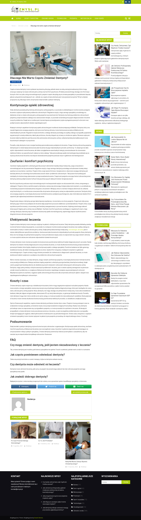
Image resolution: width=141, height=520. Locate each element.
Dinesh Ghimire (38, 518)
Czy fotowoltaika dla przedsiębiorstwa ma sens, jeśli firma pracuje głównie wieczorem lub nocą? (120, 204)
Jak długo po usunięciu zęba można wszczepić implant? (119, 110)
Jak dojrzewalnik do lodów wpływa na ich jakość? (119, 139)
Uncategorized (78, 507)
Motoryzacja (86, 18)
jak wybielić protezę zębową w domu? (82, 392)
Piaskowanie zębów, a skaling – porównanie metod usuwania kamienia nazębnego (21, 392)
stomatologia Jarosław (75, 229)
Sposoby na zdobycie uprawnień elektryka (119, 274)
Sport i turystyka (31, 18)
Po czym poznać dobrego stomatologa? (19, 442)
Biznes (18, 18)
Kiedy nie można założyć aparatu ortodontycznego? (76, 463)
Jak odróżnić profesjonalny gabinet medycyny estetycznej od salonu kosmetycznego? (121, 69)
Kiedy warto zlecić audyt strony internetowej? (120, 158)
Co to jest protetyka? (45, 441)
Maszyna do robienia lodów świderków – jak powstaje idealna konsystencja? (120, 234)
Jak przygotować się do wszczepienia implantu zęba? (120, 90)
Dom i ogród (99, 18)
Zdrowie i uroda (48, 18)
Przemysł (73, 18)
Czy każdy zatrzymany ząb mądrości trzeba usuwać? (121, 47)
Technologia (61, 18)
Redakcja (27, 85)
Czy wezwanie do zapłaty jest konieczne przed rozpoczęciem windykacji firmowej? (120, 180)
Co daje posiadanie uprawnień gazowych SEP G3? (120, 295)
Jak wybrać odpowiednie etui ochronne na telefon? (120, 254)
